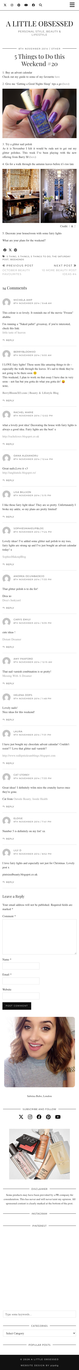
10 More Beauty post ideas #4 (59, 270)
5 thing (12, 256)
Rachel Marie (23, 412)
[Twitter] (5, 5)
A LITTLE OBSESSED (39, 23)
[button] (73, 5)
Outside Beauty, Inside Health (31, 799)
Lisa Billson (22, 492)
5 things (23, 256)
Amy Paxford (23, 658)
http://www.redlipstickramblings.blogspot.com (29, 755)
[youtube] (58, 1117)
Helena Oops (23, 695)
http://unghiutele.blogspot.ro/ (19, 472)
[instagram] (30, 1117)
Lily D (17, 850)
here (57, 77)
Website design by (40, 1365)
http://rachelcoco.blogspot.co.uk (20, 436)
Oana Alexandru (26, 455)
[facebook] (39, 1117)
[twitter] (21, 1117)
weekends (17, 259)
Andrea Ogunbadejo (29, 576)
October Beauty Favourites (17, 270)
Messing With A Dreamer (17, 676)
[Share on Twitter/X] (10, 250)
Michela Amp (23, 300)
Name (6, 959)
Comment (9, 916)
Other (56, 48)
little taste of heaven (14, 332)
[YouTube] (26, 5)
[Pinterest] (18, 5)
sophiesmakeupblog (29, 528)
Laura (18, 731)
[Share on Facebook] (5, 250)
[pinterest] (48, 1117)
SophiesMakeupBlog (14, 557)
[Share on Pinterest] (15, 250)
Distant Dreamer (11, 639)
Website (6, 989)
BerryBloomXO (25, 351)
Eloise (18, 818)
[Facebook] (33, 5)
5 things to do (41, 256)
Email (7, 974)
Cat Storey (22, 774)
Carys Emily (22, 619)
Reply (10, 340)
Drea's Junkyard (11, 600)
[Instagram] (12, 5)
